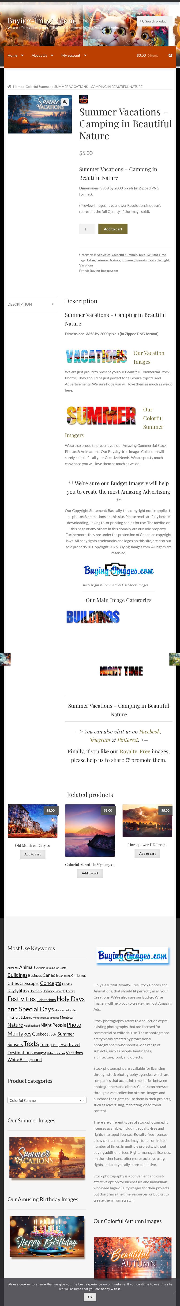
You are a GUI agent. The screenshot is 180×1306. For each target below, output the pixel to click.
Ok (90, 1297)
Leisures (103, 260)
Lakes (91, 260)
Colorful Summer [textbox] (46, 1100)
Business (35, 975)
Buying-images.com (41, 20)
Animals (27, 967)
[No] (174, 1292)
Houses (60, 1010)
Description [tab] (20, 304)
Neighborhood (32, 1025)
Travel (63, 1045)
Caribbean (65, 975)
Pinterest (127, 739)
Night (46, 1025)
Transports (49, 1044)
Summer (128, 260)
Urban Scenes (56, 1053)
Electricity (36, 991)
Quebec (39, 1033)
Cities (13, 983)
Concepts (50, 983)
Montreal (67, 1017)
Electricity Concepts (54, 990)
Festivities (22, 999)
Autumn (40, 967)
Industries (71, 1010)
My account (70, 55)
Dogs (26, 990)
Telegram (100, 739)
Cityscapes (29, 983)
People (59, 1025)
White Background (25, 1059)
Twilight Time (156, 255)
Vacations (86, 265)
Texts (152, 260)
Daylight (15, 990)
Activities (103, 255)
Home (12, 55)
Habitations (46, 999)
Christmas (78, 975)
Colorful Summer (38, 87)
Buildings (17, 975)
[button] (65, 102)
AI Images (13, 967)
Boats (63, 967)
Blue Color (52, 967)
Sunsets (141, 260)
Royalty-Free (135, 751)
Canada (50, 975)
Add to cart (113, 229)
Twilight (163, 260)
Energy (70, 991)
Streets (52, 1034)
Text (142, 255)
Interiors (14, 1017)
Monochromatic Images (46, 1017)
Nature (115, 260)
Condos (67, 983)
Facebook (149, 731)
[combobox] (47, 1100)
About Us (39, 55)
